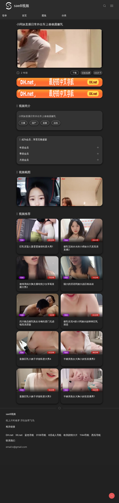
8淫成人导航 (54, 435)
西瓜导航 (96, 435)
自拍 (56, 123)
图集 (44, 15)
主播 (23, 123)
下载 (75, 72)
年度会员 (24, 147)
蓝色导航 (29, 435)
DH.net (9, 435)
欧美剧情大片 (70, 435)
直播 (45, 123)
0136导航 (41, 435)
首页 (24, 15)
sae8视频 (21, 6)
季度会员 (24, 153)
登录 (4, 15)
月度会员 (24, 159)
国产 (34, 123)
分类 (64, 15)
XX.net (19, 435)
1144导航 (84, 435)
